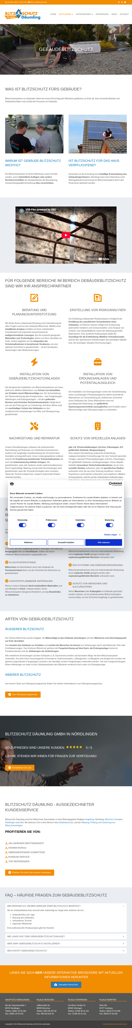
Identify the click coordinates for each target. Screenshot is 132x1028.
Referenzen (102, 14)
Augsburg (89, 819)
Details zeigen (110, 534)
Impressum (113, 1024)
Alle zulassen (104, 542)
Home (53, 14)
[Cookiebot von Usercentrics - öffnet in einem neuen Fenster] (111, 484)
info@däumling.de (40, 2)
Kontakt (124, 14)
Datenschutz (122, 1024)
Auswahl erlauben (66, 542)
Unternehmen (83, 14)
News (114, 14)
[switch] (51, 525)
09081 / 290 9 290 (20, 2)
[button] (66, 906)
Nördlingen (10, 822)
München (109, 819)
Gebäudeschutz (66, 822)
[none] (123, 906)
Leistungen (65, 14)
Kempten (118, 819)
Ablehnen (28, 542)
